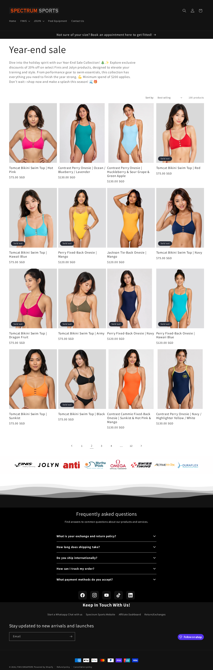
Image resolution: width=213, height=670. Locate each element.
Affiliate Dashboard (130, 614)
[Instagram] (94, 595)
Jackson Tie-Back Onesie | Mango (126, 255)
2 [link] (92, 446)
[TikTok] (118, 595)
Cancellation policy (83, 667)
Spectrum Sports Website (100, 614)
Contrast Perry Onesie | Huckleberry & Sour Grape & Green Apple (128, 172)
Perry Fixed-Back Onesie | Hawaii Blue (175, 335)
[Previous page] (72, 446)
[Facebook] (82, 595)
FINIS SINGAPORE (25, 667)
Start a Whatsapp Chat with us (64, 614)
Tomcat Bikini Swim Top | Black (81, 414)
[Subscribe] (71, 636)
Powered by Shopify (43, 667)
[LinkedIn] (130, 595)
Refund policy (63, 667)
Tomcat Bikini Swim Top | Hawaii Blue (28, 255)
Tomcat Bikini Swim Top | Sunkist (28, 416)
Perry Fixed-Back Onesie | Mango (77, 255)
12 (131, 445)
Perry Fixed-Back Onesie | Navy (130, 333)
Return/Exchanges (155, 614)
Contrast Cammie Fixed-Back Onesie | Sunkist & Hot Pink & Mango (129, 418)
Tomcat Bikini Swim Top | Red (178, 168)
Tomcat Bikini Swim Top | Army (81, 333)
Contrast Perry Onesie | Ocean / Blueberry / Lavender (82, 170)
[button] (25, 21)
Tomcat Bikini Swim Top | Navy (179, 253)
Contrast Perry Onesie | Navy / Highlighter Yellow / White (179, 416)
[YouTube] (106, 595)
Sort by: (149, 97)
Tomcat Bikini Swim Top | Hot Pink (31, 170)
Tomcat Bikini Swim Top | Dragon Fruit (28, 335)
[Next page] (141, 446)
